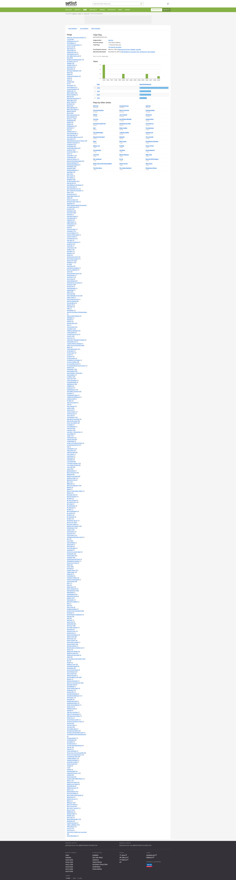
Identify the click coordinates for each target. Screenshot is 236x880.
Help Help (69, 306)
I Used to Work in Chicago (74, 343)
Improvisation (71, 371)
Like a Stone (70, 454)
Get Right (69, 251)
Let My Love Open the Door (74, 443)
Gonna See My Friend (73, 273)
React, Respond (71, 589)
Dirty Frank (70, 176)
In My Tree (70, 378)
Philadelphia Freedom (73, 561)
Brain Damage (71, 117)
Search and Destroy (72, 635)
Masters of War (71, 478)
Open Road (70, 544)
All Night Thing (71, 65)
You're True (70, 830)
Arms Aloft (70, 85)
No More (69, 515)
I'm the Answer (71, 358)
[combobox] (118, 4)
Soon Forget (70, 673)
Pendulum (70, 557)
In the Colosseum (72, 380)
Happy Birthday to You (73, 295)
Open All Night (71, 542)
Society (69, 662)
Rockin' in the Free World (74, 611)
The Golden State (72, 729)
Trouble (69, 766)
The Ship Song (71, 743)
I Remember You (71, 341)
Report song (105, 56)
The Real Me (70, 740)
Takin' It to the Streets (73, 714)
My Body (69, 498)
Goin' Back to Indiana (73, 268)
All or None (70, 67)
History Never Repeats (73, 316)
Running (69, 616)
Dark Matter (70, 166)
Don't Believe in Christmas (74, 185)
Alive (68, 58)
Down (68, 192)
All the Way (70, 69)
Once (68, 541)
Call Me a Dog (71, 131)
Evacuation (70, 211)
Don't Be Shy (70, 183)
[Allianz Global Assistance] (149, 865)
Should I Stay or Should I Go (75, 648)
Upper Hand (70, 777)
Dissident (69, 179)
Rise (68, 603)
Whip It (69, 801)
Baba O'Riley (70, 93)
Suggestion (70, 690)
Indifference (70, 384)
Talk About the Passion (73, 716)
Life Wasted (70, 448)
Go (67, 264)
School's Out (70, 633)
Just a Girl (70, 415)
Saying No (70, 629)
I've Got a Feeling (71, 362)
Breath (69, 122)
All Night (69, 63)
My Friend (69, 504)
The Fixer (69, 727)
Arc (68, 83)
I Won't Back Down (72, 349)
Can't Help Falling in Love (74, 137)
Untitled (69, 775)
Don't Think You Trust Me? (74, 190)
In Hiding (69, 376)
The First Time (71, 725)
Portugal (69, 568)
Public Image (70, 572)
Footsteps (70, 231)
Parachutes (70, 553)
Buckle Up (69, 128)
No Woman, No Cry (72, 520)
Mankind (69, 474)
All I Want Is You (71, 61)
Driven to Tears (71, 200)
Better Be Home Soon (73, 98)
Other (95, 28)
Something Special (72, 666)
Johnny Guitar (71, 412)
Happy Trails (70, 297)
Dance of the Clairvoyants (74, 161)
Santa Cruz (70, 622)
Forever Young (71, 236)
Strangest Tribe (71, 684)
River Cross (70, 607)
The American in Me (72, 719)
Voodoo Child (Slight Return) (75, 778)
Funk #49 (69, 246)
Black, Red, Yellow (72, 109)
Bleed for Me (70, 111)
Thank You (70, 718)
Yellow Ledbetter (71, 825)
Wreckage (69, 821)
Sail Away (69, 620)
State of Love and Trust (73, 683)
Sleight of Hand (71, 653)
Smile (68, 657)
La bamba (70, 424)
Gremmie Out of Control (73, 282)
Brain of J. (70, 118)
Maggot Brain (71, 471)
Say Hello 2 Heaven (72, 627)
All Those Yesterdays (73, 70)
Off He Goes (70, 535)
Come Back (70, 146)
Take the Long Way (72, 712)
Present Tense (71, 570)
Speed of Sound (71, 675)
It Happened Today (72, 395)
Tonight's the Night (72, 760)
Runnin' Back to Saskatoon (74, 614)
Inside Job (70, 388)
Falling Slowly (71, 223)
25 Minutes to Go (72, 41)
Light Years (70, 450)
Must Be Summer (72, 496)
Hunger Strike (71, 323)
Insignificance (71, 389)
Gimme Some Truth (72, 257)
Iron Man (69, 393)
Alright (69, 74)
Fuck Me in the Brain (72, 242)
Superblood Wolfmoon (73, 695)
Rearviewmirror (71, 590)
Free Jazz (69, 240)
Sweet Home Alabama (73, 705)
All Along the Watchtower (74, 59)
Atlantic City (70, 91)
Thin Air (69, 747)
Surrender (69, 699)
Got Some (69, 277)
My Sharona (70, 507)
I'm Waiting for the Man (73, 360)
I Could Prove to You (72, 334)
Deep (68, 174)
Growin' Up (70, 286)
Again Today (70, 50)
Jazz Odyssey (71, 406)
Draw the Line (71, 194)
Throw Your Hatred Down (74, 754)
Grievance (70, 284)
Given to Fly (70, 260)
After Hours (70, 48)
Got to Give (70, 279)
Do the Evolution (71, 181)
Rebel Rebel (70, 592)
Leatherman (70, 437)
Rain (68, 583)
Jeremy (69, 408)
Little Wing (70, 459)
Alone (68, 72)
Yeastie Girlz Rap (71, 823)
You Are (69, 828)
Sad (68, 618)
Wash (68, 789)
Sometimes (70, 668)
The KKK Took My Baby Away (75, 732)
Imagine (69, 367)
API (120, 862)
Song (72, 28)
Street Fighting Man (72, 688)
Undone (69, 769)
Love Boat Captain (72, 463)
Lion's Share (70, 456)
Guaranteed (70, 290)
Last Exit (69, 428)
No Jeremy (70, 513)
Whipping (69, 802)
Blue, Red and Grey (72, 115)
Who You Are (70, 806)
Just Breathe (70, 417)
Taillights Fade (71, 708)
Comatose (70, 144)
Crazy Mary (70, 155)
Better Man (70, 100)
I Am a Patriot (71, 327)
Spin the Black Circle (72, 677)
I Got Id (69, 336)
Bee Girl (69, 96)
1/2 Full (69, 39)
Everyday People (71, 216)
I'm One (69, 354)
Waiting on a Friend (72, 784)
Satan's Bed (70, 624)
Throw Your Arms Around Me (75, 753)
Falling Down (70, 222)
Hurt (68, 325)
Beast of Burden (71, 94)
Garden (69, 249)
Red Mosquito (71, 594)
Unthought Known (72, 773)
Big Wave (69, 104)
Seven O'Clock (71, 640)
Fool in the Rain (71, 229)
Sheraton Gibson (71, 646)
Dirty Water (70, 177)
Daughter (69, 168)
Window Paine (71, 813)
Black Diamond (71, 107)
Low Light (70, 467)
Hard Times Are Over (73, 299)
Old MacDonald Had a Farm (75, 537)
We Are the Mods (71, 793)
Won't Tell (69, 817)
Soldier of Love (71, 664)
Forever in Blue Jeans (73, 235)
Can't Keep (70, 139)
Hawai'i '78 (70, 305)
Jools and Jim (71, 413)
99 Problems (70, 43)
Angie (68, 80)
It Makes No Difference (73, 397)
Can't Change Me (71, 133)
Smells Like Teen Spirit (73, 655)
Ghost (68, 255)
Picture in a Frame (72, 563)
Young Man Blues (72, 836)
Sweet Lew (70, 707)
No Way (69, 518)
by (114, 47)
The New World (71, 738)
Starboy (69, 679)
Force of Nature (71, 233)
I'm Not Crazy (70, 353)
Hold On (69, 321)
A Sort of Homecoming (73, 45)
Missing (69, 487)
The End (69, 723)
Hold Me (69, 319)
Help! (68, 308)
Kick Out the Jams (72, 421)
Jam (68, 404)
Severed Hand (71, 644)
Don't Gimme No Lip (72, 188)
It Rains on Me (71, 399)
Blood (68, 113)
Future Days (70, 247)
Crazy (68, 153)
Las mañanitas (71, 426)
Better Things (70, 102)
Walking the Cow (71, 788)
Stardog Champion (72, 681)
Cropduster (70, 157)
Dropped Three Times (73, 201)
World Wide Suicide (72, 819)
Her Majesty (70, 310)
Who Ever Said (71, 804)
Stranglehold (70, 686)
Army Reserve (71, 87)
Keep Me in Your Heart (73, 419)
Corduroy (69, 150)
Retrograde (70, 600)
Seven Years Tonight (72, 642)
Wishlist (69, 815)
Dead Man (70, 172)
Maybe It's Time (71, 480)
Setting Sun (70, 638)
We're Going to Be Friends (74, 795)
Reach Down (70, 587)
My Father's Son (71, 502)
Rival (68, 605)
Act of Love (70, 46)
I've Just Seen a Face (73, 364)
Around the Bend (71, 89)
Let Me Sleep (70, 441)
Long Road (70, 461)
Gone (68, 271)
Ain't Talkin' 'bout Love (73, 56)
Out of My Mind (71, 548)
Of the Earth (70, 531)
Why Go (69, 810)
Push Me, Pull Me (72, 577)
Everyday (69, 214)
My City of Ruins (71, 500)
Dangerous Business (73, 164)
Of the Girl (70, 533)
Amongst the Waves (72, 76)
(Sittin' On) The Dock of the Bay (75, 37)
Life (68, 447)
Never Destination (72, 511)
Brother (69, 124)
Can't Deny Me (71, 135)
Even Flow (70, 212)
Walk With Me (70, 786)
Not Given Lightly (72, 524)
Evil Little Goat (71, 218)
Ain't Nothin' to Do (72, 54)
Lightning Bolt (71, 452)
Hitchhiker (70, 317)
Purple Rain (70, 576)
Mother (69, 493)
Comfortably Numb (72, 148)
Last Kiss (69, 430)
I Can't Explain (71, 332)
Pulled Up (69, 574)
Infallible (69, 386)
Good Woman (71, 275)
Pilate (68, 565)
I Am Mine (69, 329)
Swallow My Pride (72, 701)
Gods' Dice (70, 266)
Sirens (68, 649)
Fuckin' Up (70, 244)
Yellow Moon (70, 826)
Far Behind (70, 225)
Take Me (69, 710)
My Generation (71, 506)
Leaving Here (70, 439)
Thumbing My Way (72, 756)
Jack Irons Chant (72, 402)
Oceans (69, 530)
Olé (68, 539)
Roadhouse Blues (72, 609)
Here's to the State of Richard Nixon (77, 312)
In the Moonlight (71, 382)
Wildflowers (70, 812)
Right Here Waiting (72, 601)
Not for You (70, 522)
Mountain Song (71, 494)
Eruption (69, 209)
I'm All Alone (70, 351)
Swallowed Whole (72, 703)
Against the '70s (71, 52)
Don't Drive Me (71, 187)
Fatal (68, 227)
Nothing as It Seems (72, 526)
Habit (68, 292)
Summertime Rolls (72, 694)
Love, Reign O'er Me (72, 465)
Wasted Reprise (71, 791)
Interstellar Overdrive (73, 391)
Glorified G (70, 262)
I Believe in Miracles (72, 330)
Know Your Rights (72, 423)
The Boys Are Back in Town (74, 721)
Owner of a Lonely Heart (74, 552)
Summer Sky (70, 692)
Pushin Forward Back (73, 579)
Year (98, 84)
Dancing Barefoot (72, 163)
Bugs (68, 129)
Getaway (69, 253)
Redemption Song (72, 596)
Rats (68, 585)
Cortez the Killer (71, 152)
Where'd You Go (71, 799)
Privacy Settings (97, 869)
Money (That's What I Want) (75, 491)
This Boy (69, 749)
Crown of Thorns (71, 159)
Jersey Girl (70, 410)
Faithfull (69, 220)
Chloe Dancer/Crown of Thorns (76, 141)
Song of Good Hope (72, 670)
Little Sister (70, 458)
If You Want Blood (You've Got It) (76, 365)
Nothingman (70, 528)
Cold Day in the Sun (72, 142)
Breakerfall (70, 120)
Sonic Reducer (71, 671)
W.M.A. (69, 780)
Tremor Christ (71, 764)
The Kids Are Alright (72, 730)
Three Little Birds (71, 751)
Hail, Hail (69, 294)
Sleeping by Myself (72, 651)
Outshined (70, 550)
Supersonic (70, 697)
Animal (69, 82)
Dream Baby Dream (72, 196)
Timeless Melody (71, 758)
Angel (68, 78)
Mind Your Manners (72, 485)
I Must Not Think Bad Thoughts (76, 340)
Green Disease (71, 281)
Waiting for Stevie (72, 782)
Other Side (70, 546)
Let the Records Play (73, 445)
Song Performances (145, 84)
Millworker (70, 483)
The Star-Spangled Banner (74, 745)
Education (70, 203)
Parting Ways (70, 555)
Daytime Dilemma (72, 170)
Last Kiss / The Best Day (74, 432)
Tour (84, 28)
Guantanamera (71, 288)
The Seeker (70, 742)
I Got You (69, 338)
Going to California (72, 270)
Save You (69, 625)
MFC (68, 482)
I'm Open (69, 356)
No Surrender (70, 517)
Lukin (68, 469)
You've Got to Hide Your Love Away (77, 832)
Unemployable (71, 771)
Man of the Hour (71, 472)
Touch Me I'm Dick (72, 762)
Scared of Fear (71, 631)
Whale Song (70, 797)
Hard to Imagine (71, 301)
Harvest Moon (71, 303)
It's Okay (69, 400)
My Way (69, 509)
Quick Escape (70, 581)
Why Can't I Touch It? (73, 808)
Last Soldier (70, 434)
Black (68, 105)
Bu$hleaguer (70, 126)
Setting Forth (70, 636)
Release (69, 598)
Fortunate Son (71, 238)
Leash (68, 435)
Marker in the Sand (72, 476)
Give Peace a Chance (73, 259)
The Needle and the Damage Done (76, 734)
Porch (68, 566)
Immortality (70, 369)
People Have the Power (73, 559)
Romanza (69, 612)
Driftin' (68, 198)
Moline (69, 489)
